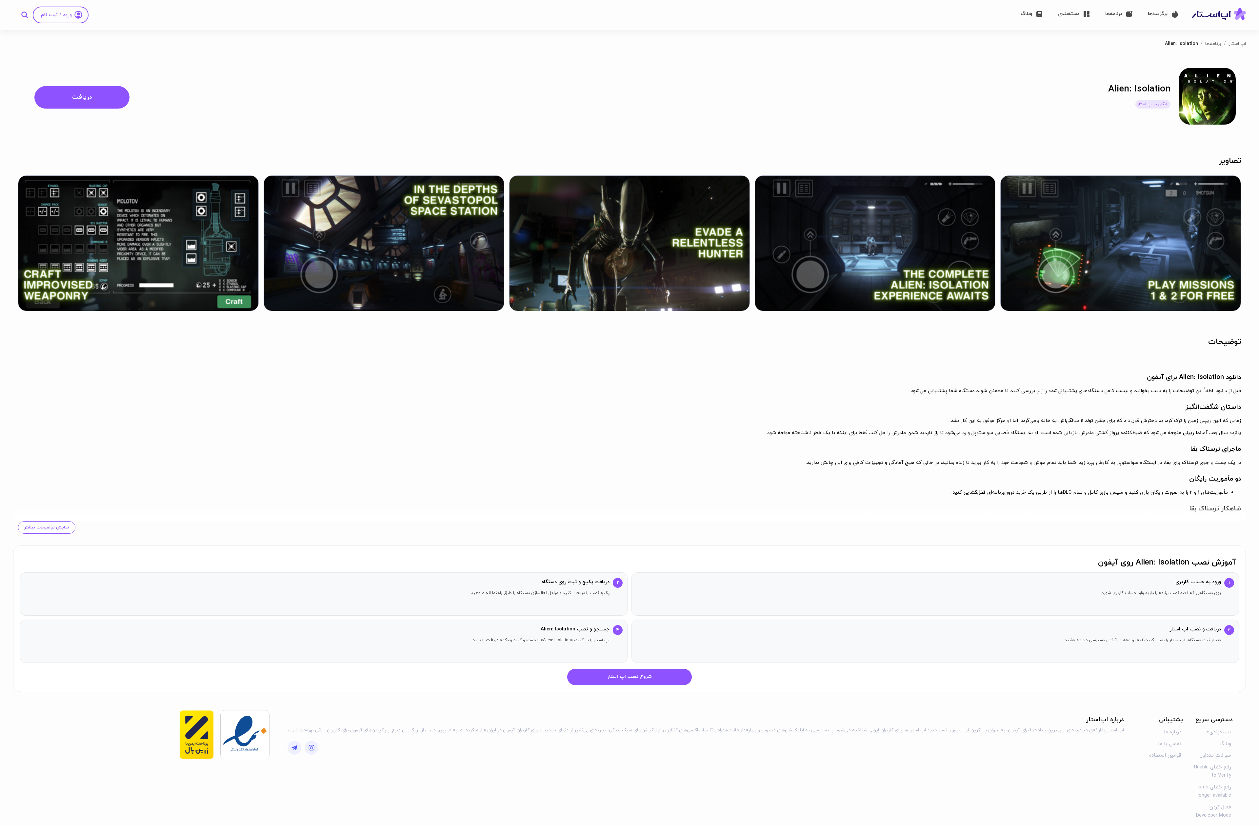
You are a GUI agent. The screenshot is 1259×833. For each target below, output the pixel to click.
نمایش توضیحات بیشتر (46, 527)
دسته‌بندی (1068, 13)
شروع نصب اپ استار (629, 676)
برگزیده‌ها (1158, 13)
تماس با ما (1169, 744)
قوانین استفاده (1165, 755)
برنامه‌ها (1113, 13)
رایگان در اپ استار (1153, 104)
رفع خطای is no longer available (1214, 791)
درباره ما (1172, 732)
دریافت (82, 97)
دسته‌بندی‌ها (1217, 732)
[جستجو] (24, 15)
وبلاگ (1026, 13)
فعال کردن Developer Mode (1213, 811)
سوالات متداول (1215, 755)
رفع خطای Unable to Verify (1212, 771)
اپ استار (1237, 44)
